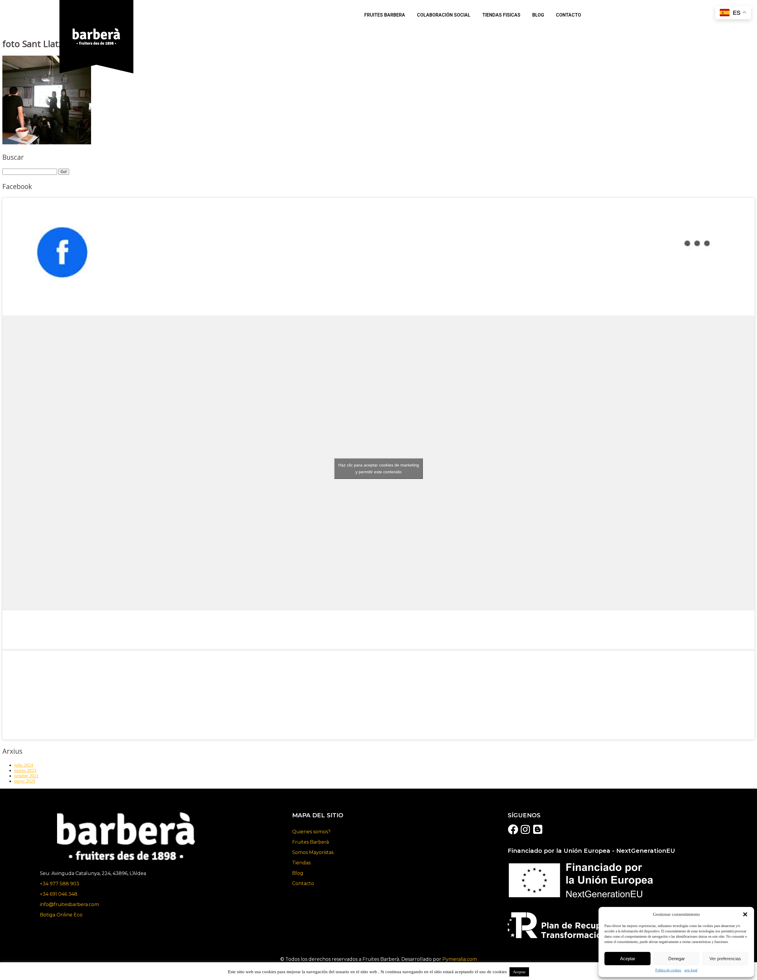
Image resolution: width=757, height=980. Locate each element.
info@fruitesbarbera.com (69, 904)
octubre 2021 (26, 775)
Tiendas (301, 863)
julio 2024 (23, 765)
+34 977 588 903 (59, 884)
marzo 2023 (25, 770)
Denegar (676, 958)
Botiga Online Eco (61, 915)
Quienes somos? (311, 831)
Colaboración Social (443, 15)
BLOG (538, 15)
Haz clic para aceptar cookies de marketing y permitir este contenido (378, 468)
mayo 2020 (24, 781)
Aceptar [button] (519, 972)
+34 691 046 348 (58, 894)
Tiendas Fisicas (501, 15)
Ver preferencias (725, 958)
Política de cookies (668, 970)
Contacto (568, 15)
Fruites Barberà (310, 842)
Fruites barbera (384, 15)
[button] (745, 914)
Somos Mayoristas (313, 852)
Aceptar (627, 958)
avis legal (690, 970)
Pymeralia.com (459, 959)
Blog (297, 873)
